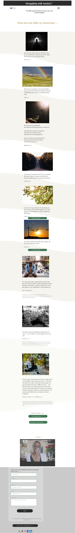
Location (12, 491)
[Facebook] (28, 531)
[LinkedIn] (31, 531)
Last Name (13, 484)
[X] (19, 531)
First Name (13, 478)
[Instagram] (25, 531)
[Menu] (58, 8)
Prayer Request (13, 497)
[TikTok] (22, 531)
